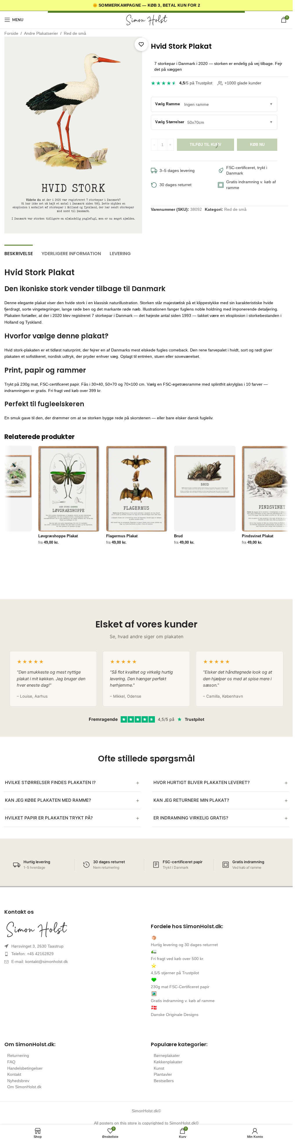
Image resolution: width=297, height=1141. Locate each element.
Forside (11, 33)
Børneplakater (167, 1055)
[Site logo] (146, 19)
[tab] (18, 253)
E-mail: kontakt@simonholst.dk (39, 961)
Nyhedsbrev (18, 1080)
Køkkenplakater (168, 1062)
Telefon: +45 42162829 (32, 953)
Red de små (75, 33)
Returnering (18, 1055)
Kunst (159, 1068)
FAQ (11, 1062)
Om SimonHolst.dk (24, 1086)
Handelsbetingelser (25, 1068)
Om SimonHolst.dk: (29, 1044)
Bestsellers (164, 1080)
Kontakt (14, 1074)
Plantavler (163, 1074)
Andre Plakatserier (41, 33)
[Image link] (73, 929)
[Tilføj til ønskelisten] (141, 44)
